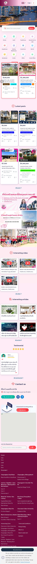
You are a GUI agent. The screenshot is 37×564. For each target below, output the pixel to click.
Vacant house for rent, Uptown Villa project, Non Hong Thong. (8, 167)
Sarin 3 (19, 519)
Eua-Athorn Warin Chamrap (8, 519)
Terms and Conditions (24, 523)
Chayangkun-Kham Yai (7, 508)
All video (18, 293)
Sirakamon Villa (21, 511)
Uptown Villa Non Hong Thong (25, 503)
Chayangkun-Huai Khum (8, 474)
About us (21, 529)
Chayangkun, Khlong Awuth (25, 474)
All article (18, 340)
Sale (2, 457)
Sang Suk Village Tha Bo (23, 487)
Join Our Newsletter (6, 444)
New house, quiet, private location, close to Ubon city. (26, 81)
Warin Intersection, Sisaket (9, 514)
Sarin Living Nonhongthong (24, 501)
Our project (4, 470)
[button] (34, 16)
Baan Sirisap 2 (5, 517)
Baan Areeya (4, 505)
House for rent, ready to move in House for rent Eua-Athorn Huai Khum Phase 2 (8, 129)
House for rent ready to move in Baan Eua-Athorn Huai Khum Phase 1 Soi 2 (27, 129)
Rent (2, 460)
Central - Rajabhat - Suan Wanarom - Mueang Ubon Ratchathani (8, 484)
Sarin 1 (3, 491)
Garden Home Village (23, 479)
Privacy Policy (22, 526)
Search (31, 28)
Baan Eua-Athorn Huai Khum (8, 477)
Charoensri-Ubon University (25, 508)
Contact (20, 536)
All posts (18, 188)
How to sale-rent (23, 532)
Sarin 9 (3, 489)
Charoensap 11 (21, 477)
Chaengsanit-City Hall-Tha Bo (8, 546)
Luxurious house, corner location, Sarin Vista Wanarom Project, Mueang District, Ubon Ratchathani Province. (26, 167)
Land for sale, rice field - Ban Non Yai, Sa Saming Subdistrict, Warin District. (9, 81)
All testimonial (18, 378)
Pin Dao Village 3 (5, 511)
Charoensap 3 (5, 493)
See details (22, 410)
